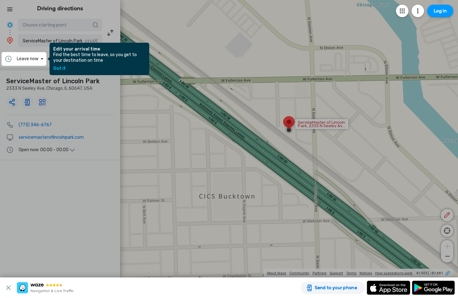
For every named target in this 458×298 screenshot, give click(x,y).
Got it (59, 68)
